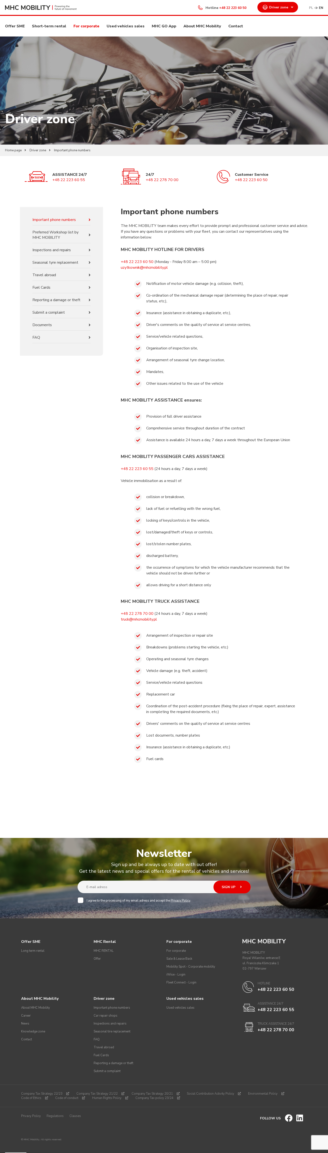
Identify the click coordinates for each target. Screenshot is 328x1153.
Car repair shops (105, 1015)
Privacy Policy (180, 900)
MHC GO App (164, 26)
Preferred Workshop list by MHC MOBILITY (55, 235)
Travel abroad (44, 275)
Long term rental (32, 951)
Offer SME (15, 26)
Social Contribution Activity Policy (210, 1094)
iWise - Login (175, 974)
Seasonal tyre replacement (55, 262)
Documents (42, 325)
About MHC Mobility (202, 26)
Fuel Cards (41, 287)
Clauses (75, 1116)
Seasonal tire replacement (112, 1031)
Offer (97, 959)
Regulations (55, 1116)
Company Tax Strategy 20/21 (152, 1094)
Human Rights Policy (106, 1098)
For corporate (86, 26)
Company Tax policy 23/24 (154, 1098)
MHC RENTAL (104, 951)
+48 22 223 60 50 (232, 8)
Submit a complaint (48, 312)
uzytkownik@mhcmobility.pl (144, 267)
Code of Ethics (31, 1098)
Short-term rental (49, 26)
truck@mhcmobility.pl (139, 619)
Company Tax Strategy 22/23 (41, 1094)
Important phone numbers (54, 219)
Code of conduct (66, 1098)
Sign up (229, 887)
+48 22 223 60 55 (68, 180)
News (25, 1023)
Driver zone (278, 7)
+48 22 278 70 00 (162, 180)
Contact (235, 26)
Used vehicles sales (126, 26)
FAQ (36, 337)
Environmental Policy (263, 1094)
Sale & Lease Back (179, 959)
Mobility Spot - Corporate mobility (190, 966)
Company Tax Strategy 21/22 (97, 1094)
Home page (13, 150)
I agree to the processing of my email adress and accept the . (139, 900)
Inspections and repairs (51, 250)
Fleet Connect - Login (181, 982)
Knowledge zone (33, 1031)
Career (26, 1015)
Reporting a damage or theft (56, 300)
